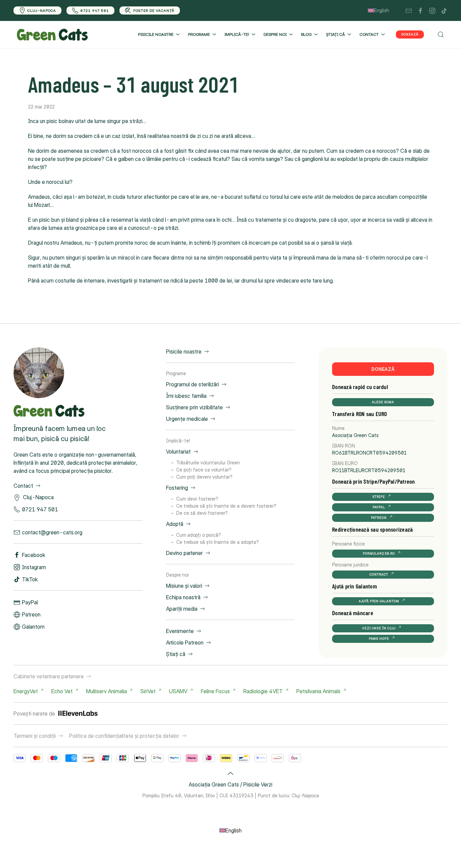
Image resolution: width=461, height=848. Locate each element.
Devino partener (184, 553)
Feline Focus (215, 691)
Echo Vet (62, 691)
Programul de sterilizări (192, 384)
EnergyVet (25, 691)
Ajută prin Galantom (379, 601)
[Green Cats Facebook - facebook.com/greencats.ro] (420, 10)
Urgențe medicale (187, 418)
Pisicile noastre (183, 351)
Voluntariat (178, 451)
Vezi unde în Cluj (379, 628)
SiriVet (148, 691)
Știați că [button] (335, 34)
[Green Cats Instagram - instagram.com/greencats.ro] (432, 10)
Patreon (31, 614)
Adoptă (174, 523)
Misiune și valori (184, 585)
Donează (409, 34)
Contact (23, 485)
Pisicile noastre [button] (155, 34)
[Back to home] (52, 34)
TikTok (30, 579)
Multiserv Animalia (106, 691)
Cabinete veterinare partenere (48, 676)
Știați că (175, 654)
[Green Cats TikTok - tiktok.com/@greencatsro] (444, 10)
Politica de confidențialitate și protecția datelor (124, 735)
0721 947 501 (94, 10)
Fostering (177, 487)
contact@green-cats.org (52, 532)
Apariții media (181, 608)
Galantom (33, 626)
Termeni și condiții (34, 735)
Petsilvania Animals (318, 691)
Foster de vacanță (153, 10)
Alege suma (383, 402)
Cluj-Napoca (41, 10)
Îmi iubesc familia (186, 395)
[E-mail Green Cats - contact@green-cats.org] (408, 10)
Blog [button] (306, 34)
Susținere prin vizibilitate (194, 407)
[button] (441, 34)
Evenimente (180, 631)
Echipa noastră (183, 597)
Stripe (379, 497)
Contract (379, 574)
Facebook (33, 555)
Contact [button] (369, 34)
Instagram (34, 567)
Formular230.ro (379, 553)
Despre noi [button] (275, 34)
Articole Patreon (185, 642)
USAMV (178, 691)
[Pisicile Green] (38, 372)
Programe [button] (199, 34)
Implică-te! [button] (236, 34)
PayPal (30, 602)
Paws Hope (379, 638)
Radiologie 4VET (263, 691)
